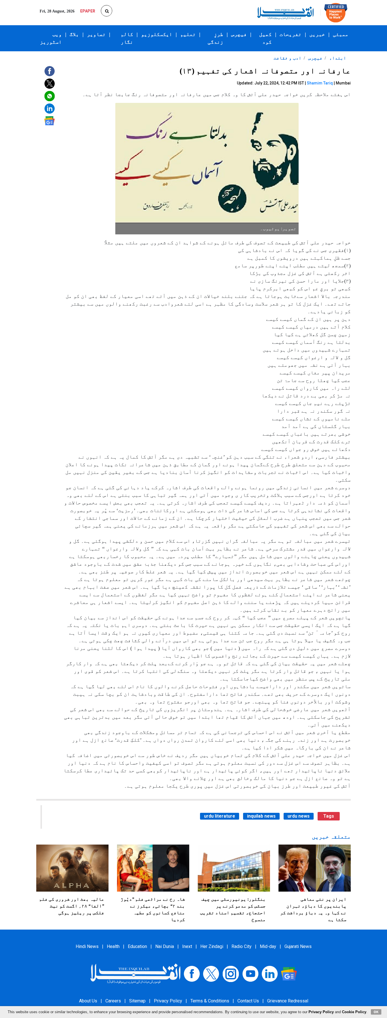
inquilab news (261, 816)
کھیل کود (265, 38)
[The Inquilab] (135, 973)
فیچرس (239, 34)
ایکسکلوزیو (156, 34)
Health (113, 946)
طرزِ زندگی (215, 38)
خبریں (317, 34)
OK (376, 1011)
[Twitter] (211, 973)
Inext (187, 946)
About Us (88, 1001)
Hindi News (87, 946)
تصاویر (96, 34)
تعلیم (188, 34)
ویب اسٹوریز (51, 38)
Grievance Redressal (287, 1001)
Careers (113, 1001)
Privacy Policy (168, 1001)
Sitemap (137, 1001)
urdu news (299, 816)
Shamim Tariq (320, 83)
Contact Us (248, 1001)
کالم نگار (127, 38)
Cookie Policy (354, 1012)
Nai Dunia (164, 946)
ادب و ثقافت (287, 58)
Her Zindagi (211, 946)
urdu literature (219, 816)
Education (137, 946)
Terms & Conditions (209, 1001)
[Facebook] (192, 973)
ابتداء (337, 58)
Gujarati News (298, 946)
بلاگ (74, 34)
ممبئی (340, 34)
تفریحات (290, 34)
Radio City (241, 946)
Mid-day (268, 946)
